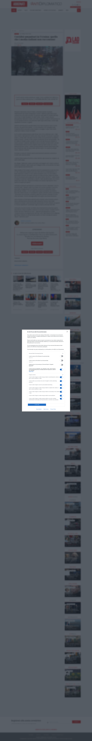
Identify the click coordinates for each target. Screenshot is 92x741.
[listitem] (46, 353)
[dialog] (46, 370)
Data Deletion (39, 409)
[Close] (67, 332)
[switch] (61, 356)
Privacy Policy (53, 409)
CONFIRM (37, 404)
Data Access (46, 409)
